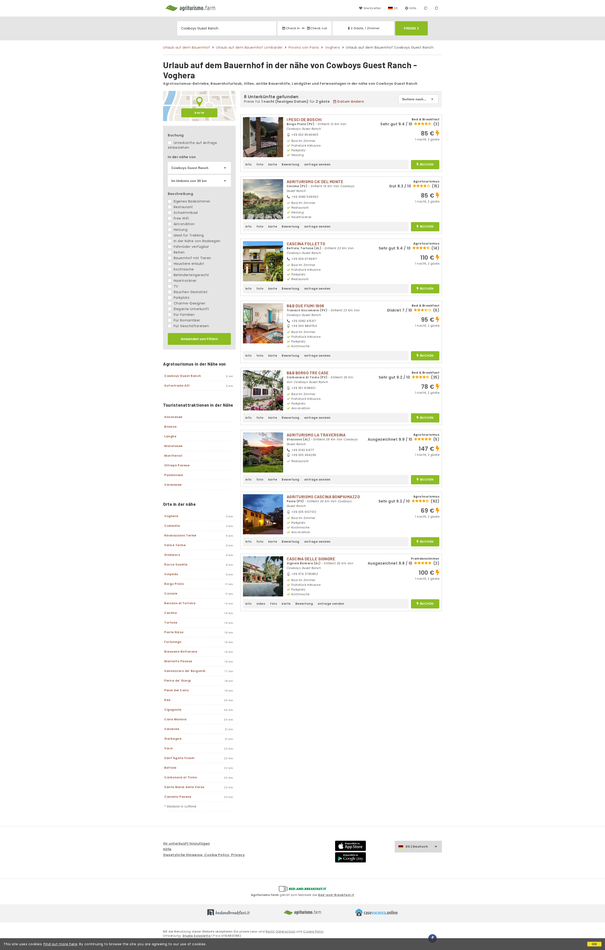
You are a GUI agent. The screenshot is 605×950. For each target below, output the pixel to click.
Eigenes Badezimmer (191, 201)
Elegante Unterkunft (191, 309)
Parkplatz (181, 297)
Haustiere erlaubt (188, 263)
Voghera (332, 47)
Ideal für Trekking (188, 235)
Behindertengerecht (191, 275)
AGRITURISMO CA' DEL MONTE (315, 181)
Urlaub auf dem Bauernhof (186, 47)
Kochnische (183, 269)
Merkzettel (372, 8)
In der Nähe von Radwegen (196, 241)
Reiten (179, 252)
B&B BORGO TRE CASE (308, 372)
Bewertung (290, 164)
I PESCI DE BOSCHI (304, 119)
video (260, 604)
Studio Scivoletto (196, 936)
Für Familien (184, 314)
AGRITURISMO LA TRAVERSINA (316, 434)
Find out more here (60, 944)
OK (594, 944)
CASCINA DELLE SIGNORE (311, 558)
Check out (318, 28)
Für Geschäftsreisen (191, 326)
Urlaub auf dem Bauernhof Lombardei (249, 47)
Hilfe (413, 8)
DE (396, 8)
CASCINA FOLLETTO (306, 243)
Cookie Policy (313, 931)
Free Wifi (181, 218)
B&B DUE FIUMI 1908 (305, 305)
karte (199, 112)
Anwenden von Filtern (199, 339)
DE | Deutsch (417, 846)
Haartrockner (185, 280)
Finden (410, 28)
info (248, 164)
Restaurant (183, 207)
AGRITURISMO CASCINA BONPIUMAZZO (323, 496)
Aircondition (184, 224)
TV (175, 286)
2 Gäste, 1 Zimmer (365, 28)
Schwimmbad (185, 212)
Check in (293, 28)
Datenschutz (285, 931)
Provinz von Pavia (304, 47)
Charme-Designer (189, 303)
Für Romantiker (186, 320)
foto (260, 164)
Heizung (180, 229)
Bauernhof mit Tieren (192, 258)
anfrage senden (317, 164)
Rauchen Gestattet (190, 292)
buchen (427, 164)
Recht (270, 931)
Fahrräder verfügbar (191, 246)
